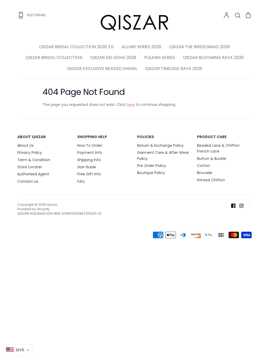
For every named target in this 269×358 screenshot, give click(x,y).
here (130, 104)
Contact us (27, 181)
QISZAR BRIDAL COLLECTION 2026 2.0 (76, 47)
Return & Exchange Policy (160, 145)
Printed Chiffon (211, 180)
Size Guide (86, 167)
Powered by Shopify (33, 209)
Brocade (204, 172)
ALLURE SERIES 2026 (141, 47)
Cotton (203, 165)
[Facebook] (231, 205)
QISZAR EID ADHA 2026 (113, 58)
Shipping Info (89, 159)
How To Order (89, 145)
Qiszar (52, 204)
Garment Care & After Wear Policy (163, 155)
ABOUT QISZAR (31, 136)
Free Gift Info (89, 174)
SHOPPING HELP (92, 136)
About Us (25, 145)
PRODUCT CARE (212, 136)
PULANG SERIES (159, 58)
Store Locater (29, 167)
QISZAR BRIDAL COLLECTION (53, 58)
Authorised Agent (33, 174)
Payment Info (89, 152)
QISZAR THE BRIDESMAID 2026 (199, 47)
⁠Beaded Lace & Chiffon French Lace (218, 148)
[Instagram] (239, 205)
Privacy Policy (29, 152)
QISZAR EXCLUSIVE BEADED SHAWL (102, 69)
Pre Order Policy (151, 165)
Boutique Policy (151, 172)
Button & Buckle (211, 158)
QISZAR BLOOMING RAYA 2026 (213, 58)
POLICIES (145, 136)
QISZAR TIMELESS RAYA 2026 (173, 69)
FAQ (81, 181)
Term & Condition (33, 159)
